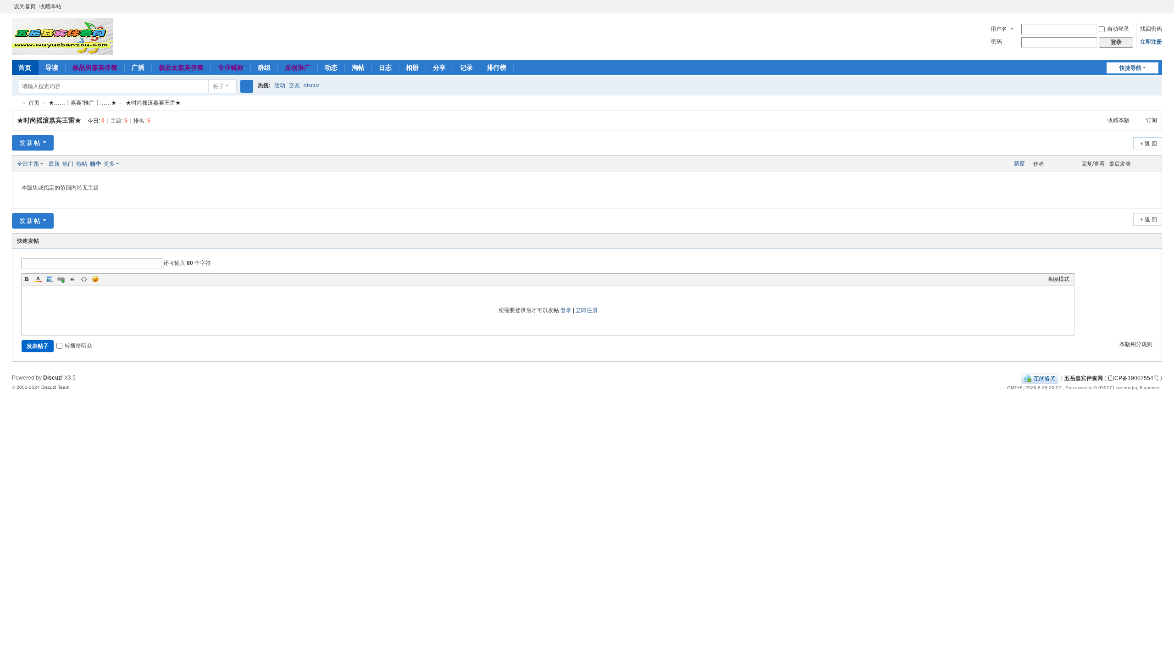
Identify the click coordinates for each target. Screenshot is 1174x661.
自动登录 (1118, 29)
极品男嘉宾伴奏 (94, 67)
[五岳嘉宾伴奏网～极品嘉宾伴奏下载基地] (62, 36)
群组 (264, 67)
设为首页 (25, 6)
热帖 (81, 164)
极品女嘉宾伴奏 (181, 67)
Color (38, 279)
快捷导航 (1130, 68)
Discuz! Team (55, 387)
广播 (138, 67)
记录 (466, 67)
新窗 (1019, 163)
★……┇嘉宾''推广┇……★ (82, 103)
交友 (294, 85)
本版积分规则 (1135, 344)
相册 (412, 67)
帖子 (218, 86)
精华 (95, 164)
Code (84, 279)
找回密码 (1151, 29)
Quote (72, 279)
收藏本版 (1119, 120)
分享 (439, 67)
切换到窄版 (1158, 10)
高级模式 (1058, 279)
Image (49, 279)
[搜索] (246, 86)
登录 (565, 310)
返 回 (1151, 143)
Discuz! (53, 378)
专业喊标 (231, 67)
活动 (279, 85)
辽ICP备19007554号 (1133, 378)
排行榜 (496, 67)
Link (61, 279)
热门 (67, 164)
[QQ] (1039, 378)
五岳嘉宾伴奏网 (1083, 378)
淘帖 (358, 67)
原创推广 (297, 67)
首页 (24, 67)
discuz (312, 85)
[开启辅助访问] (1149, 6)
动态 (331, 67)
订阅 (1151, 120)
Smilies (95, 279)
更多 (109, 164)
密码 (996, 42)
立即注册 (1151, 42)
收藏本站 (50, 6)
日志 (385, 67)
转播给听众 (78, 345)
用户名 (999, 29)
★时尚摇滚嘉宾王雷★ (153, 103)
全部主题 (28, 164)
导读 (51, 67)
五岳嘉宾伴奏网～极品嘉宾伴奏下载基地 (15, 103)
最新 (54, 164)
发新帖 (30, 142)
